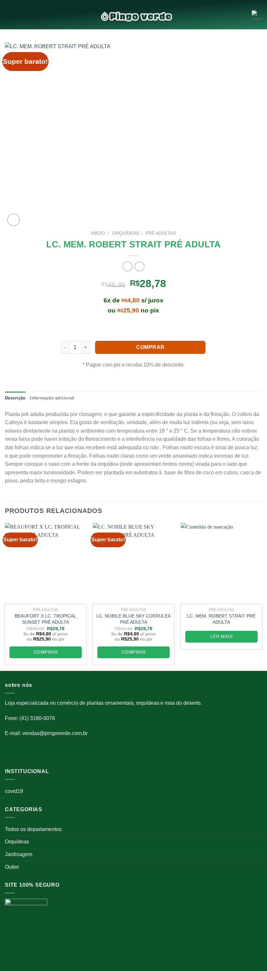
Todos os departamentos (33, 829)
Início (98, 233)
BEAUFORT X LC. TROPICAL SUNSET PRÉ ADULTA (45, 619)
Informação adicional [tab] (52, 397)
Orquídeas (17, 841)
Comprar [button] (46, 652)
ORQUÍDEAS (125, 233)
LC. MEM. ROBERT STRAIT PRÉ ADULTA (221, 619)
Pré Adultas (161, 233)
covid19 (14, 791)
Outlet (12, 867)
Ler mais (221, 636)
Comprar (150, 347)
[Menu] (9, 16)
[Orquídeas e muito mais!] (133, 16)
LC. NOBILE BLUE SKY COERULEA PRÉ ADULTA (133, 619)
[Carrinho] (257, 16)
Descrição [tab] (15, 397)
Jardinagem (18, 854)
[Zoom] (13, 220)
